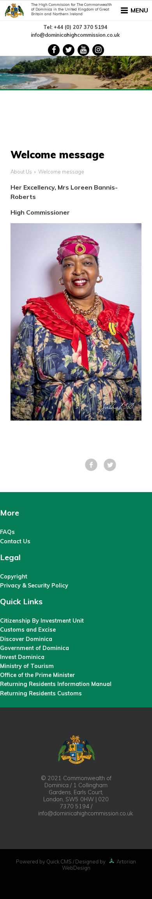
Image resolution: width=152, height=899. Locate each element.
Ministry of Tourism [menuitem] (27, 666)
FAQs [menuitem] (7, 531)
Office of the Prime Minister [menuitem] (37, 675)
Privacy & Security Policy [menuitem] (34, 585)
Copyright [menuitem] (13, 576)
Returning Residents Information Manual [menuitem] (55, 684)
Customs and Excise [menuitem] (28, 629)
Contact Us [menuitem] (15, 541)
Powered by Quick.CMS (44, 861)
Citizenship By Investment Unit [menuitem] (42, 620)
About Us (21, 171)
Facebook (91, 464)
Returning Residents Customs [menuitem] (41, 693)
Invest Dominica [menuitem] (22, 657)
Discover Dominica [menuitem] (26, 639)
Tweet (110, 464)
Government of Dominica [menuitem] (34, 648)
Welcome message (61, 171)
